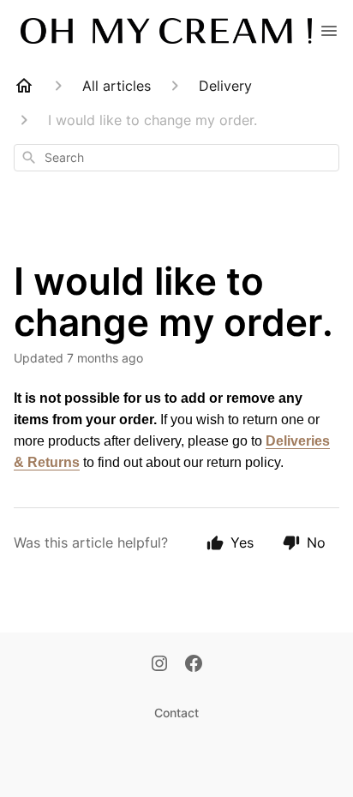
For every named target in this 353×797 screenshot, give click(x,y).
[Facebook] (193, 665)
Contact (176, 712)
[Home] (24, 85)
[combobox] (176, 157)
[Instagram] (159, 665)
